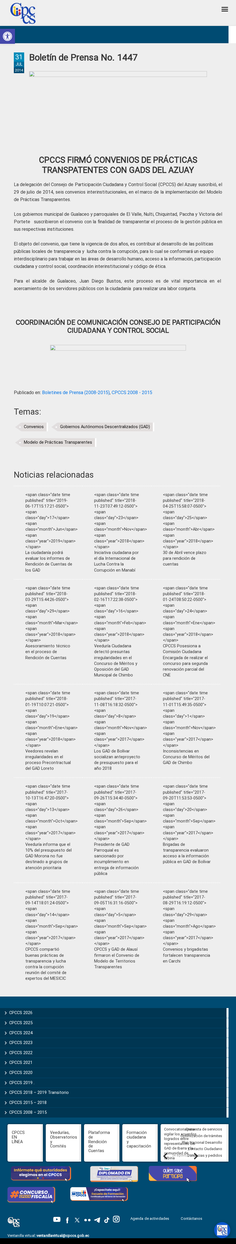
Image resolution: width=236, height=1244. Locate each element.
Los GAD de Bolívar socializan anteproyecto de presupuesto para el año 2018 (117, 760)
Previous (165, 1156)
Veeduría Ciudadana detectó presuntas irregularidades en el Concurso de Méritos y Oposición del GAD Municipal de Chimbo (115, 661)
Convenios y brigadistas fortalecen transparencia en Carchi (186, 955)
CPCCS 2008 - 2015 (132, 392)
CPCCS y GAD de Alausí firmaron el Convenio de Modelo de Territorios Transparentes (116, 958)
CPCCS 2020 (21, 1072)
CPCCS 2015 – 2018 (28, 1102)
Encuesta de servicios (204, 1129)
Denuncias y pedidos (204, 1155)
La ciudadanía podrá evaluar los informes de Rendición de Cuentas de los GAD (48, 561)
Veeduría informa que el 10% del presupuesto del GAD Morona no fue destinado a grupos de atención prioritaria (48, 856)
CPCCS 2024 (21, 1032)
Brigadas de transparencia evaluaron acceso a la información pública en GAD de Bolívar (187, 853)
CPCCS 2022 (21, 1052)
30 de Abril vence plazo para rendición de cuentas (184, 558)
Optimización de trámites (201, 1136)
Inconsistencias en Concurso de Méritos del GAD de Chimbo (186, 757)
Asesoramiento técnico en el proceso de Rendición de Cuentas (47, 652)
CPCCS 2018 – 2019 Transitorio (39, 1092)
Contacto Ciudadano (205, 1149)
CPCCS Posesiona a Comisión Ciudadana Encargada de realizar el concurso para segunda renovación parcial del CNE (185, 661)
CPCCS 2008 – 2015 (28, 1112)
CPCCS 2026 (21, 1012)
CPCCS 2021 (21, 1062)
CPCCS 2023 (21, 1042)
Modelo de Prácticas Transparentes (58, 442)
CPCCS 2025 (21, 1022)
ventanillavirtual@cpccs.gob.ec (63, 1235)
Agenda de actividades (149, 1218)
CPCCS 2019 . (22, 1082)
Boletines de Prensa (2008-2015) (76, 392)
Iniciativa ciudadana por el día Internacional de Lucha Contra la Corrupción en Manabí (116, 561)
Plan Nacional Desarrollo (202, 1142)
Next (195, 1156)
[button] (7, 36)
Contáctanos (192, 1218)
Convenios (34, 426)
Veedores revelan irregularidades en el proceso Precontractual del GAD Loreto (48, 760)
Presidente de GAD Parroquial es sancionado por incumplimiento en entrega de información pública (116, 859)
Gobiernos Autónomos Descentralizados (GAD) (105, 426)
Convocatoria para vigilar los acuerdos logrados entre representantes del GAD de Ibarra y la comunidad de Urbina (180, 1143)
